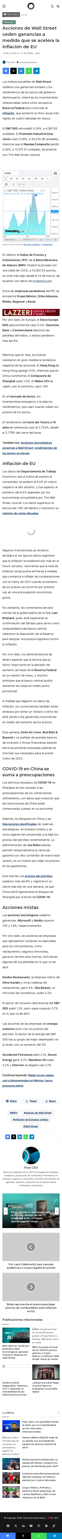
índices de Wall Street (38, 1112)
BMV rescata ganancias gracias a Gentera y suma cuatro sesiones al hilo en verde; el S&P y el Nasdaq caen (28, 1216)
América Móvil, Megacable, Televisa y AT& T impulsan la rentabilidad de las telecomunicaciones (15, 1388)
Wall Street (31, 1126)
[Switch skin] (52, 7)
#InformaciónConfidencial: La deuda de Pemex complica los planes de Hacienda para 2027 (40, 1463)
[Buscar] (58, 7)
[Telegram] (36, 71)
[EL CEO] (31, 6)
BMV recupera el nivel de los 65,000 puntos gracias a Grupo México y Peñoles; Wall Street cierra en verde (45, 1353)
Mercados (9, 22)
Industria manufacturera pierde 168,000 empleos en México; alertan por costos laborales (40, 1477)
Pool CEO (11, 62)
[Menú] (4, 7)
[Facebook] (6, 71)
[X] (13, 71)
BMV (14, 1112)
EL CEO (54, 1518)
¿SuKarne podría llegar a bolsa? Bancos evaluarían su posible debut (45, 1387)
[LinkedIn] (21, 71)
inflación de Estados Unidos (31, 1119)
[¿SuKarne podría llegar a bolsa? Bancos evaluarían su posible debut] (46, 1372)
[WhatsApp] (29, 71)
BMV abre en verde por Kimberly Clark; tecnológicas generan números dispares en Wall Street (15, 1351)
